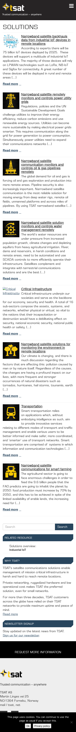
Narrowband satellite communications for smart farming (46, 467)
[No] (71, 722)
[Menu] (71, 4)
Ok (28, 725)
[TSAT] (11, 7)
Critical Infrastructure (36, 288)
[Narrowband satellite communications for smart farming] (11, 471)
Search (62, 527)
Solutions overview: (22, 548)
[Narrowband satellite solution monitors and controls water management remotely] (11, 228)
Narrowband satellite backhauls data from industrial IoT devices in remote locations (45, 40)
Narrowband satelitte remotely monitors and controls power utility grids (46, 98)
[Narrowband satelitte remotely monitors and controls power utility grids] (11, 100)
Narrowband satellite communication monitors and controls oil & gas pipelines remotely (42, 166)
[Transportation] (11, 412)
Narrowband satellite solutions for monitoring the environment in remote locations (45, 347)
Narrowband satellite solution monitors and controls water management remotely (42, 226)
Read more (10, 84)
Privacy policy (42, 725)
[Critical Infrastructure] (11, 291)
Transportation (31, 406)
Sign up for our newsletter (21, 635)
